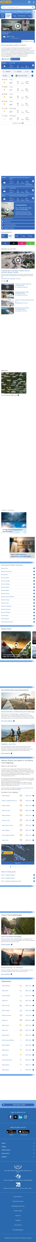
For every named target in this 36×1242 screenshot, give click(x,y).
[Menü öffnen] (33, 2)
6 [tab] (23, 867)
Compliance (18, 1220)
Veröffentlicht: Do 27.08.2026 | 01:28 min (11, 278)
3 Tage (14, 16)
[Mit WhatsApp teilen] (30, 243)
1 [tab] (10, 867)
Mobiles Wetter (6, 1150)
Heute (2, 15)
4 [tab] (18, 867)
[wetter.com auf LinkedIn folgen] (20, 1117)
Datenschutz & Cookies (18, 1201)
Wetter (4, 1143)
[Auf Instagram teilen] (22, 243)
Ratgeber (4, 1157)
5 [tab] (20, 867)
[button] (18, 65)
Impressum (18, 1215)
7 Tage (29, 16)
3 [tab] (15, 867)
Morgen (8, 15)
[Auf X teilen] (14, 243)
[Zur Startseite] (6, 1)
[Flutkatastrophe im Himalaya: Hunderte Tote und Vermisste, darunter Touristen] (18, 260)
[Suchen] (32, 7)
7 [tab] (25, 867)
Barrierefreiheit (18, 1225)
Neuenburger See (19, 788)
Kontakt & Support (18, 1210)
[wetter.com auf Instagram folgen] (25, 1117)
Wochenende (21, 16)
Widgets (4, 1146)
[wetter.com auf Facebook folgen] (10, 1117)
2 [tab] (13, 867)
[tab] (5, 59)
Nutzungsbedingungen (18, 1229)
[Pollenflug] (29, 2)
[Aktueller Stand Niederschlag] (18, 383)
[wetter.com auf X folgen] (15, 1117)
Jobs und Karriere (18, 1196)
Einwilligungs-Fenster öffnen (18, 1206)
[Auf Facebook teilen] (5, 243)
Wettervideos (5, 1153)
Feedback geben (15, 38)
